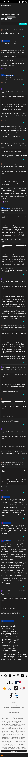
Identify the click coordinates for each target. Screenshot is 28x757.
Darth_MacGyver (6, 29)
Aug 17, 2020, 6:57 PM (19, 164)
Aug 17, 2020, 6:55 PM (19, 126)
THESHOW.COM (5, 1)
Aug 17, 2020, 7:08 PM (19, 325)
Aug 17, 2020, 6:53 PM (19, 50)
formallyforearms (6, 126)
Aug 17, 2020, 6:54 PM (9, 77)
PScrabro (7, 496)
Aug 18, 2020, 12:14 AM (20, 590)
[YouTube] (14, 675)
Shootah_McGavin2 (9, 75)
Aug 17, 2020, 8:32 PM (20, 523)
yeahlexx (7, 41)
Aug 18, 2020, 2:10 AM (10, 622)
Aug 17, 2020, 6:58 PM (19, 208)
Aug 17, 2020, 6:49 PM (19, 41)
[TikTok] (27, 675)
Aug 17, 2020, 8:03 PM (19, 496)
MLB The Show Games (14, 712)
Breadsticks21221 (6, 89)
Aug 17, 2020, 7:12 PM (19, 429)
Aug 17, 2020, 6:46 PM (19, 29)
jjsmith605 (7, 208)
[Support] (23, 1)
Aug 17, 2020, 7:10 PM (19, 398)
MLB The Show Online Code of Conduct (14, 710)
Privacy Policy (14, 705)
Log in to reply (23, 23)
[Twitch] (18, 675)
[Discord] (22, 675)
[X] (1, 675)
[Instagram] (5, 675)
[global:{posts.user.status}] (1, 126)
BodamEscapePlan (9, 621)
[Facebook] (10, 675)
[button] (2, 755)
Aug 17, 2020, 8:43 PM (20, 540)
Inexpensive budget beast (17, 52)
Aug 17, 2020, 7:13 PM (19, 462)
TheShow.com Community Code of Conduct (14, 707)
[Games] (19, 1)
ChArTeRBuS (8, 523)
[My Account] (26, 1)
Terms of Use (14, 702)
